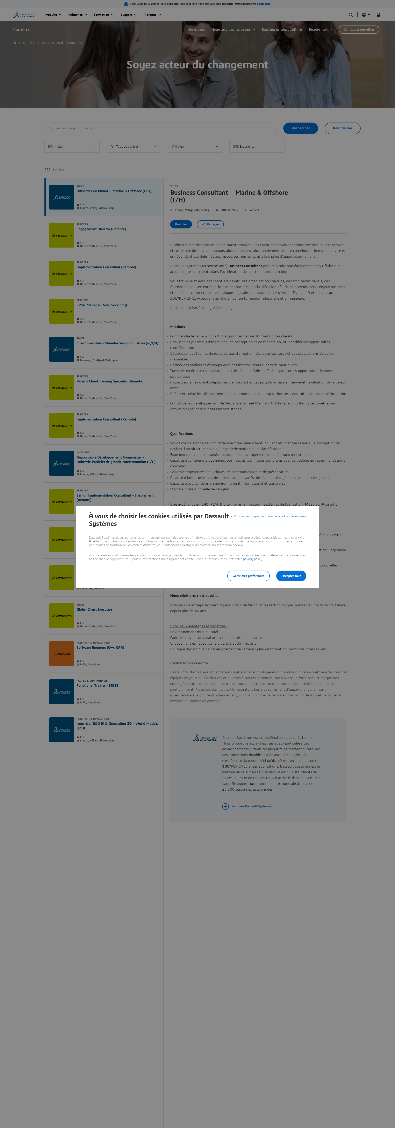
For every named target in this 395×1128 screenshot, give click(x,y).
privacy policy (252, 559)
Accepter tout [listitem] (291, 576)
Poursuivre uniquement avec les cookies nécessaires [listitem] (270, 516)
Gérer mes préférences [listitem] (248, 576)
